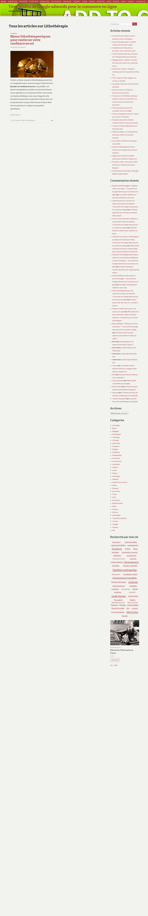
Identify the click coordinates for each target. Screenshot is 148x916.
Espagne (115, 449)
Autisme (115, 392)
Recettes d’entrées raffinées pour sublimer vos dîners (125, 231)
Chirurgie (115, 440)
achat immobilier (131, 542)
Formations (44, 1)
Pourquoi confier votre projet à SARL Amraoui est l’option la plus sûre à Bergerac (125, 165)
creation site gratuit (119, 399)
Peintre (132, 600)
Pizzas (114, 494)
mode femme (118, 596)
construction (131, 555)
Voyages (115, 524)
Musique (116, 1)
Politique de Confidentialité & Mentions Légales (19, 14)
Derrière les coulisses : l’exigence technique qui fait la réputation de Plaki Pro (125, 72)
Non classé (116, 491)
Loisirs (84, 1)
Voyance (115, 527)
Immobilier (67, 1)
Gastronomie (56, 1)
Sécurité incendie (117, 608)
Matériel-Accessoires (119, 482)
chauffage (117, 555)
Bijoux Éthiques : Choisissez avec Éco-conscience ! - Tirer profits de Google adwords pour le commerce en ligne (125, 327)
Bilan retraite (116, 386)
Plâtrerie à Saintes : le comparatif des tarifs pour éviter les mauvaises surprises (125, 135)
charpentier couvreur (130, 552)
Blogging (115, 431)
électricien (132, 612)
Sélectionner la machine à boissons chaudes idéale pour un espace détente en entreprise (125, 249)
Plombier (122, 605)
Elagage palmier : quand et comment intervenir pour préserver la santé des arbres (125, 63)
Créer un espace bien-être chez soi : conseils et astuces (125, 303)
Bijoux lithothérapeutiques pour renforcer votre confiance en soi (30, 40)
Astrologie (116, 425)
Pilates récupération (132, 602)
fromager (115, 566)
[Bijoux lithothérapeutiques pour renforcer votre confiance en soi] (32, 64)
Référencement (117, 503)
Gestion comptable (130, 566)
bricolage (115, 552)
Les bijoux (115, 589)
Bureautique (13, 1)
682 (115, 665)
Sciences (131, 1)
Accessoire (116, 542)
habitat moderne (116, 574)
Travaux (115, 521)
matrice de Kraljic (125, 589)
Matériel (115, 479)
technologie (140, 1)
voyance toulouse (117, 612)
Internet (76, 1)
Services (115, 512)
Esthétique (34, 1)
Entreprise (24, 1)
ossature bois (133, 596)
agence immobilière (118, 545)
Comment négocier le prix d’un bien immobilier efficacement (124, 213)
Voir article (114, 660)
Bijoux (3, 1)
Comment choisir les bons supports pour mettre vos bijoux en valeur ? (124, 336)
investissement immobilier (124, 578)
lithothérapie (30, 120)
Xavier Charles (19, 47)
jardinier (133, 582)
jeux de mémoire (119, 586)
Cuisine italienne (117, 562)
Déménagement (131, 562)
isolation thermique (118, 582)
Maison (92, 1)
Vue (113, 530)
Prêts (114, 497)
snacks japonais (117, 380)
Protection (116, 500)
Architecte (117, 548)
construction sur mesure (119, 558)
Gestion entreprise (125, 570)
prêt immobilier (133, 605)
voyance (135, 608)
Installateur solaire (130, 574)
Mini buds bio (132, 592)
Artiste (127, 549)
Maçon (135, 589)
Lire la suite (15, 115)
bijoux (135, 549)
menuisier (117, 592)
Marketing (101, 1)
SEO (113, 374)
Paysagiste (118, 600)
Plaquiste (114, 605)
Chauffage (116, 437)
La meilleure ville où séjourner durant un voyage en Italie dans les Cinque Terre (124, 368)
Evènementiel (117, 455)
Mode (109, 1)
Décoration (116, 443)
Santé (123, 1)
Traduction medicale (119, 518)
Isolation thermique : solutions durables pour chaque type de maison (125, 270)
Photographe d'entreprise (118, 602)
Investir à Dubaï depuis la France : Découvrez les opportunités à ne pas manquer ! (124, 150)
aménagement (132, 545)
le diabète (133, 586)
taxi (127, 608)
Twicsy (114, 365)
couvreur (133, 559)
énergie (125, 616)
